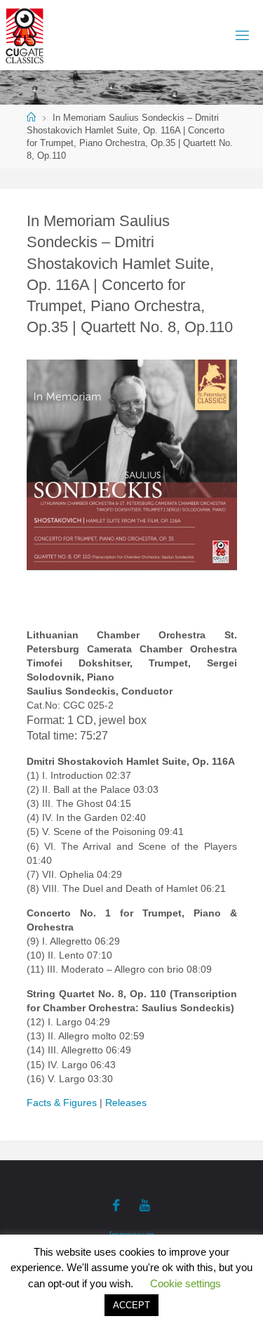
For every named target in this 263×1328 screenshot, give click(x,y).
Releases (126, 1102)
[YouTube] (145, 1205)
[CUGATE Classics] (24, 35)
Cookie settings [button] (185, 1283)
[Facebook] (116, 1205)
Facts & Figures (62, 1102)
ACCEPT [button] (131, 1305)
